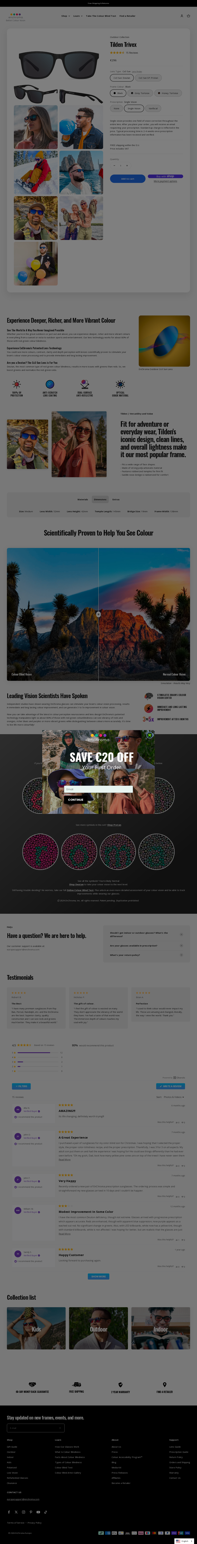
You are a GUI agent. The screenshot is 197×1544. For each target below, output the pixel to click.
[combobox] (184, 1541)
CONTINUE (75, 800)
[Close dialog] (150, 735)
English (185, 1541)
